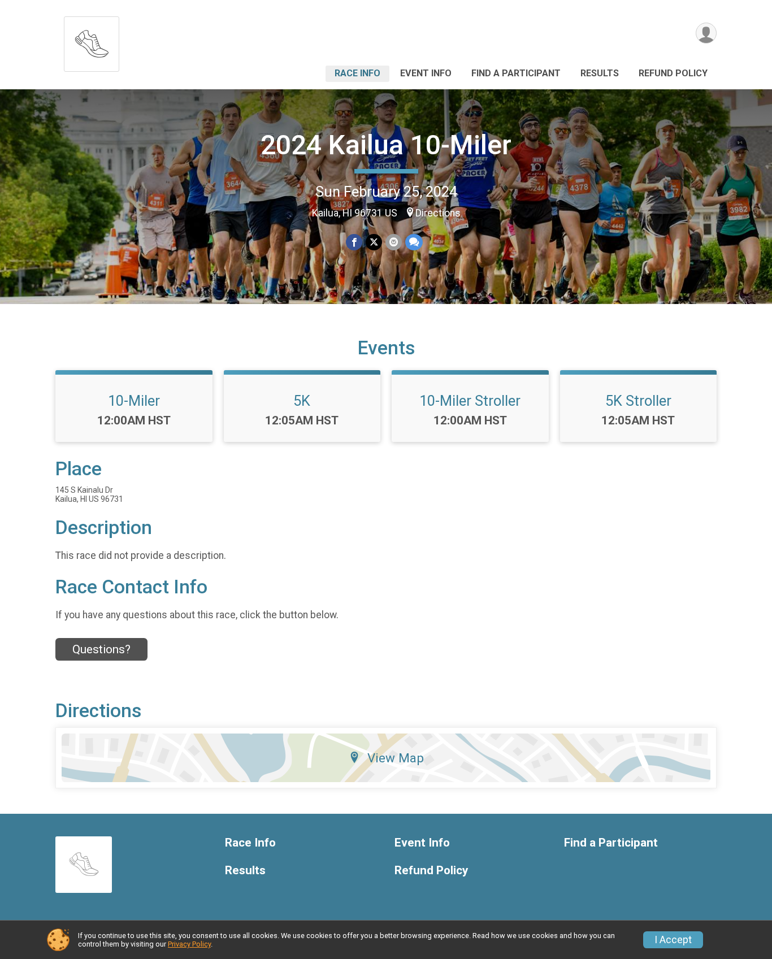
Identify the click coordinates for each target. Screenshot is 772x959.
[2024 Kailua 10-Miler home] (91, 41)
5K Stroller (638, 400)
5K (301, 400)
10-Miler (134, 400)
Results (599, 73)
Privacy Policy (189, 944)
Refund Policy (673, 73)
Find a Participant (516, 73)
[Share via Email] (393, 242)
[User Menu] (706, 33)
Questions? (101, 649)
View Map (395, 757)
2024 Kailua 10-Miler (386, 145)
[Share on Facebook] (354, 242)
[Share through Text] (414, 242)
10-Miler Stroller (470, 400)
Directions (438, 213)
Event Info (426, 73)
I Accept (673, 939)
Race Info (357, 73)
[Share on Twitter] (374, 242)
